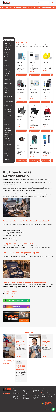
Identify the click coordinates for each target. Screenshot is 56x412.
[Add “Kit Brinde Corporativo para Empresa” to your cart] (39, 131)
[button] (20, 75)
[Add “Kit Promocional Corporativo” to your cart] (52, 160)
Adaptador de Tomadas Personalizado (7, 56)
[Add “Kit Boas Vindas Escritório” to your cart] (52, 102)
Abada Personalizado (8, 43)
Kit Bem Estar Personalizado (10, 295)
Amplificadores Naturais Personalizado (7, 89)
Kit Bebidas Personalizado (9, 293)
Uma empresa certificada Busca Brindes (48, 403)
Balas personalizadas (8, 134)
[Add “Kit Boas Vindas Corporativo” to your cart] (39, 102)
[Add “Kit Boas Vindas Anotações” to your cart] (39, 75)
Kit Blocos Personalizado (9, 296)
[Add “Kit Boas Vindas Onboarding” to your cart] (26, 75)
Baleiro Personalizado (8, 155)
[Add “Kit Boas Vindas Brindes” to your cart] (26, 102)
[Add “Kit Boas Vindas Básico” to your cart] (52, 75)
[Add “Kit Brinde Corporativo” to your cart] (26, 131)
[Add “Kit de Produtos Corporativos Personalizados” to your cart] (39, 160)
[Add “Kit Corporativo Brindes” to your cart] (52, 131)
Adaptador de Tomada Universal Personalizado (8, 51)
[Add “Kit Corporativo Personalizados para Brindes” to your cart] (26, 160)
